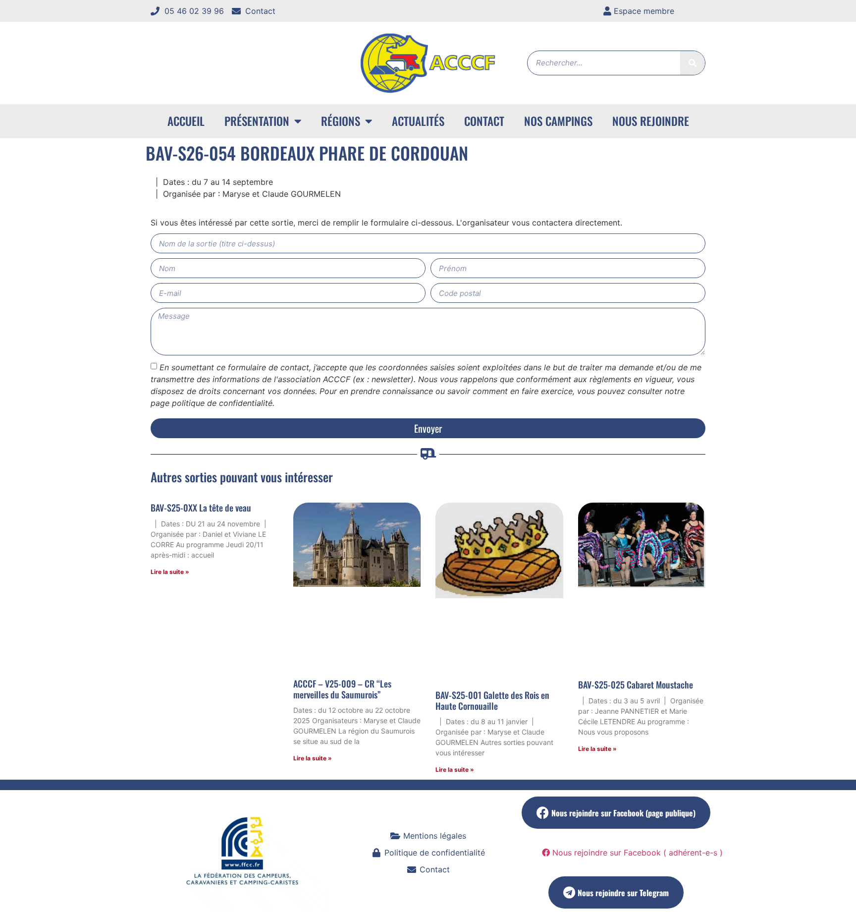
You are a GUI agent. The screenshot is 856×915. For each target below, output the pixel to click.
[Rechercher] (692, 63)
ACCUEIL (186, 121)
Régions (340, 121)
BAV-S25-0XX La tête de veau (201, 507)
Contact (484, 121)
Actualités (418, 121)
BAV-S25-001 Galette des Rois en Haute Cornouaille (492, 700)
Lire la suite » (170, 571)
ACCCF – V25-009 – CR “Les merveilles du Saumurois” (342, 689)
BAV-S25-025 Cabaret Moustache (635, 684)
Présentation (256, 121)
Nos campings (558, 121)
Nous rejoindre (650, 121)
